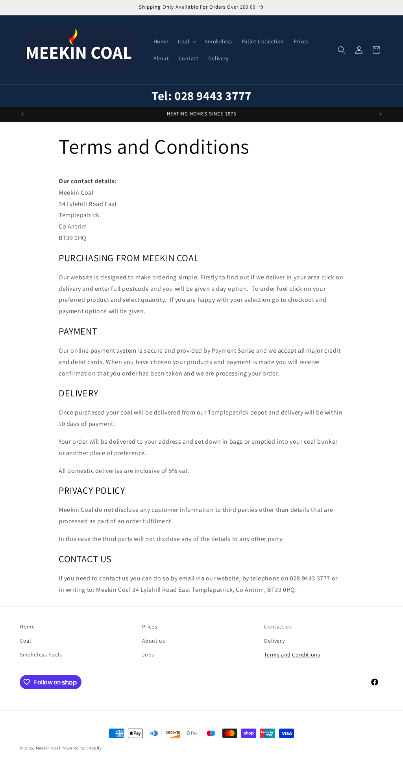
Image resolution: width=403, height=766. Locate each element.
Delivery (274, 640)
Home (27, 626)
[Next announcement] (380, 114)
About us (153, 640)
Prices (149, 626)
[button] (186, 41)
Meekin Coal (48, 748)
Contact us (278, 626)
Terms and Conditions (292, 654)
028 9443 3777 (212, 95)
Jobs (148, 654)
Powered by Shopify (81, 748)
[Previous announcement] (22, 114)
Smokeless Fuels (41, 654)
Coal (25, 640)
